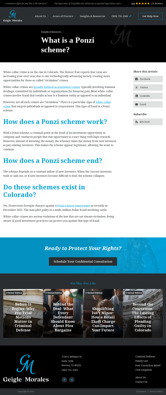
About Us (40, 16)
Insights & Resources (92, 16)
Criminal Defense (145, 356)
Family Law (141, 360)
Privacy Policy (156, 391)
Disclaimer (141, 391)
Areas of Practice (63, 16)
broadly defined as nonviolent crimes (57, 87)
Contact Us (141, 381)
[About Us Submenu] (48, 16)
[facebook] (64, 380)
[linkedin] (72, 380)
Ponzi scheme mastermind (73, 205)
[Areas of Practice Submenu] (75, 16)
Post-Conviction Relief (147, 365)
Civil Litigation (143, 369)
